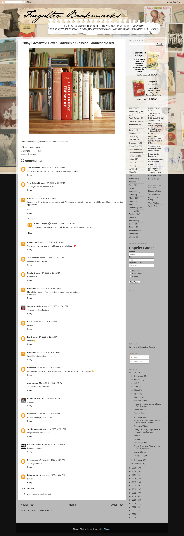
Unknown (31, 288)
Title (131, 257)
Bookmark (133, 121)
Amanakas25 (33, 242)
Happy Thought (140, 455)
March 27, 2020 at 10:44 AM (51, 258)
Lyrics (131, 169)
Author (132, 252)
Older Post (117, 504)
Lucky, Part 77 (140, 410)
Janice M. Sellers (35, 306)
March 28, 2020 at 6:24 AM (53, 475)
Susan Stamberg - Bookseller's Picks (155, 131)
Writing (132, 237)
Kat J (29, 322)
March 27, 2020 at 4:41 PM (50, 383)
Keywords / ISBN (136, 262)
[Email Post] (39, 151)
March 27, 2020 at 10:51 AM (48, 273)
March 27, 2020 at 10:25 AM (44, 198)
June (136, 387)
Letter (131, 159)
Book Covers (134, 118)
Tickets (132, 227)
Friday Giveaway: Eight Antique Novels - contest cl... (147, 431)
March (137, 397)
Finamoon (32, 398)
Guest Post (133, 146)
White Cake (153, 206)
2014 (134, 486)
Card (131, 130)
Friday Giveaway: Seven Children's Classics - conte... (148, 405)
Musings (132, 182)
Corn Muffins (153, 203)
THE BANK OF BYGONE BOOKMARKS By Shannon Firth (155, 117)
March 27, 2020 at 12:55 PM (45, 322)
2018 (134, 472)
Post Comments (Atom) (42, 510)
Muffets (137, 435)
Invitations (133, 156)
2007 (134, 511)
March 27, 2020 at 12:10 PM (49, 288)
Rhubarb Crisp (154, 191)
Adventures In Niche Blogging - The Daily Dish (155, 170)
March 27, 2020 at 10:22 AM (53, 168)
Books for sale (154, 179)
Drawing (132, 140)
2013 (134, 489)
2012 (134, 493)
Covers (132, 137)
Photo (131, 198)
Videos (132, 234)
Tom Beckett (33, 258)
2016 (134, 479)
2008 (134, 507)
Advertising (133, 112)
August (137, 380)
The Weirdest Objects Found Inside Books (154, 148)
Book (131, 115)
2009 (134, 504)
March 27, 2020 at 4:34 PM (48, 368)
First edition (137, 274)
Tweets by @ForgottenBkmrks (142, 347)
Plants (131, 201)
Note (131, 185)
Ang (29, 198)
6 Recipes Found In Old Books (155, 160)
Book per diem (154, 176)
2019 (134, 468)
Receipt (132, 211)
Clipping (132, 133)
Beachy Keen (139, 413)
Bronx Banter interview (153, 155)
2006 (134, 514)
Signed (135, 277)
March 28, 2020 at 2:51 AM (54, 429)
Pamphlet (133, 192)
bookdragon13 (34, 460)
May (136, 390)
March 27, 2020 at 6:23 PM (48, 398)
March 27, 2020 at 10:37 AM (52, 242)
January (138, 463)
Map (131, 172)
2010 (134, 500)
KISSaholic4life (34, 444)
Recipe (132, 214)
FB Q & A (152, 165)
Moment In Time (140, 452)
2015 (134, 482)
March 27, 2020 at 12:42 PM (56, 306)
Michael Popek (40, 224)
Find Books (134, 282)
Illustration (133, 150)
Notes (131, 188)
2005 (134, 518)
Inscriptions (134, 153)
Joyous (137, 439)
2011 (134, 496)
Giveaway (31, 154)
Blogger (107, 529)
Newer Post (27, 504)
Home (72, 504)
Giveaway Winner (141, 426)
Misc (131, 175)
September (139, 376)
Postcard (133, 208)
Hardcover (136, 271)
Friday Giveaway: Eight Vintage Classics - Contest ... (147, 447)
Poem (131, 204)
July (136, 383)
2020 (134, 373)
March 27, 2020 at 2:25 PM (48, 352)
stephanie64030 (34, 429)
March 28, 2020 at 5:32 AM (53, 444)
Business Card (135, 125)
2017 (134, 475)
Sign (131, 217)
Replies (33, 219)
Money (132, 179)
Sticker (132, 221)
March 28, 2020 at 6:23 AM (53, 460)
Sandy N (31, 273)
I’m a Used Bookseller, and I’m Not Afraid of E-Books (155, 140)
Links (131, 162)
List (130, 166)
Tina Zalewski (33, 168)
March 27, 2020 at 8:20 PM (63, 224)
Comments (137, 362)
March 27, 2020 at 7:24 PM (48, 414)
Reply (29, 175)
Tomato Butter (154, 194)
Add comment (28, 488)
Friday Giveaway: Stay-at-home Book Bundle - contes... (147, 421)
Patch (131, 195)
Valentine (133, 230)
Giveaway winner (141, 400)
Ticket (131, 224)
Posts (135, 357)
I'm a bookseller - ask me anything (155, 125)
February (138, 460)
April (136, 394)
